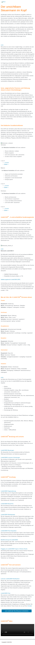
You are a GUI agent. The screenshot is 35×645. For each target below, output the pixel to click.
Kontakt (30, 606)
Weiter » (6, 164)
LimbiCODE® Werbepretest (8, 514)
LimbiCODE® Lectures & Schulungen (10, 457)
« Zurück (6, 162)
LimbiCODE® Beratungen (7, 450)
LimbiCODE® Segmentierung (8, 491)
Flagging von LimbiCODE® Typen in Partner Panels (14, 548)
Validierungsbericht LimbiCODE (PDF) (10, 279)
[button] (17, 45)
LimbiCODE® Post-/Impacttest (8, 530)
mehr (2, 45)
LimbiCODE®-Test (5, 593)
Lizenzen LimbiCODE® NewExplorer (10, 578)
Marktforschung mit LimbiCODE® (9, 539)
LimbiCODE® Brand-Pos (7, 503)
